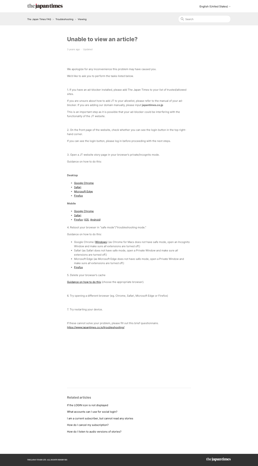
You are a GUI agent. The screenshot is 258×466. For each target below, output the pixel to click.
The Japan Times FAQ (39, 19)
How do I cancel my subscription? (88, 425)
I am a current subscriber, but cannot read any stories (100, 418)
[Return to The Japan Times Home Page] (218, 460)
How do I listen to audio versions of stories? (94, 431)
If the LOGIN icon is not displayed (87, 405)
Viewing (82, 19)
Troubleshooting (64, 19)
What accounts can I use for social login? (92, 411)
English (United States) (214, 6)
